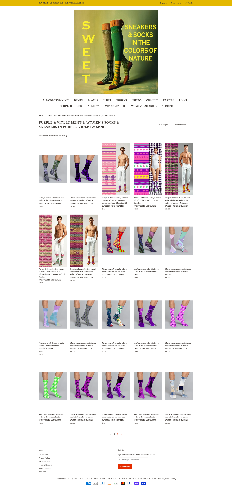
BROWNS (121, 100)
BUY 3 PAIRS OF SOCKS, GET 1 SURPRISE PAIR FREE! (61, 3)
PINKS (183, 100)
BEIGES (78, 100)
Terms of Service (45, 465)
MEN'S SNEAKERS (115, 105)
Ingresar (163, 3)
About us (42, 472)
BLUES (107, 100)
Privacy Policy (44, 458)
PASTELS (168, 100)
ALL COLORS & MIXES (56, 100)
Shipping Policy (45, 468)
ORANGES (152, 100)
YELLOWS (94, 105)
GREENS (136, 100)
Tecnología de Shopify (167, 479)
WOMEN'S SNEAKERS (144, 105)
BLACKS (93, 100)
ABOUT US (168, 105)
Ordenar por (163, 124)
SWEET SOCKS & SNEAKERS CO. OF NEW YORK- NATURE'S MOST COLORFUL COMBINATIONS (118, 479)
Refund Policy (44, 461)
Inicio (41, 116)
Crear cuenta (175, 3)
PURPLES (65, 105)
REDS (79, 105)
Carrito (190, 3)
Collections (43, 455)
